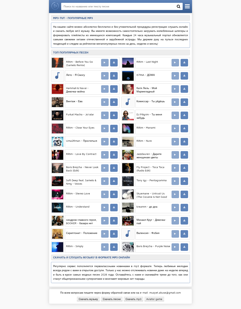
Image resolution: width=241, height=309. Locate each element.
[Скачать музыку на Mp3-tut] (55, 6)
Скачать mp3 (133, 299)
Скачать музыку (88, 299)
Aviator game (154, 299)
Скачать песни (112, 299)
